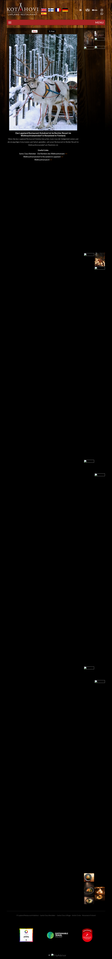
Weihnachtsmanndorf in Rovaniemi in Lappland (43, 157)
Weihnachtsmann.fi (43, 160)
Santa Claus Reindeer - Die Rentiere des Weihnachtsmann (43, 154)
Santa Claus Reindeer (47, 915)
